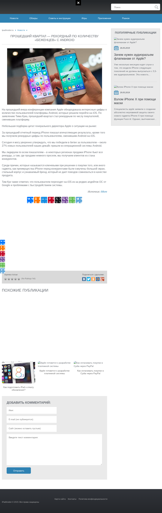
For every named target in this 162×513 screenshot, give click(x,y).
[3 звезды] (12, 279)
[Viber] (65, 200)
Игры (84, 18)
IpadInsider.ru (8, 30)
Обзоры (33, 18)
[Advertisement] (54, 238)
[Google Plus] (102, 279)
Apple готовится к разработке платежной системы (54, 372)
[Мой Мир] (44, 200)
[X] (58, 200)
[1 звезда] (6, 279)
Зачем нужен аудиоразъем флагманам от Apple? (133, 56)
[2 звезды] (9, 279)
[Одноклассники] (37, 200)
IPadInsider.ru (22, 6)
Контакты (72, 499)
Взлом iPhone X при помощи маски (135, 101)
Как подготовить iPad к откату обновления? (18, 388)
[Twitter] (88, 279)
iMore (104, 191)
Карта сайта (60, 499)
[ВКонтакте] (30, 200)
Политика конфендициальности (93, 499)
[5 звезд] (19, 279)
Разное (126, 18)
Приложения (104, 18)
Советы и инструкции (60, 18)
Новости (14, 18)
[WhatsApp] (72, 200)
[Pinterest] (51, 200)
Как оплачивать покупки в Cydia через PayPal (90, 372)
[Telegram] (79, 200)
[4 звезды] (16, 279)
